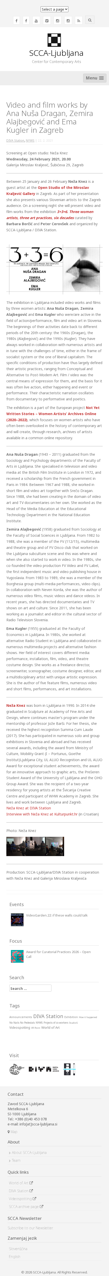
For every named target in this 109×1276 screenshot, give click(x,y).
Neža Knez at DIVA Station (28, 808)
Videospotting (21, 1198)
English (14, 1256)
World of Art (19, 1183)
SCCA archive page (24, 1206)
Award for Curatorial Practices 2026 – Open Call (58, 954)
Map (13, 1131)
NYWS (30, 140)
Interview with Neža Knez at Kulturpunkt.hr (42, 814)
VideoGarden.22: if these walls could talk (57, 915)
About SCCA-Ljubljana (29, 1152)
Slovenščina (18, 1248)
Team (16, 1160)
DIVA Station (15, 140)
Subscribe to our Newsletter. (30, 1227)
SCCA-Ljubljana (56, 52)
